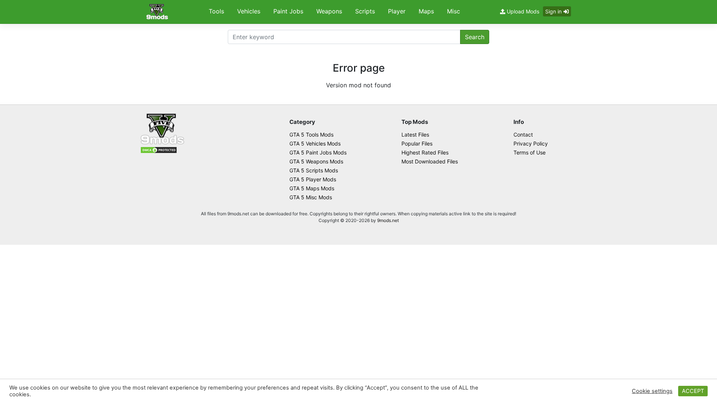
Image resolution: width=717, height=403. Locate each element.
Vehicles (248, 11)
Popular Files (416, 143)
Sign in (553, 11)
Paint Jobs (288, 11)
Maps (426, 11)
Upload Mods (522, 11)
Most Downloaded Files (429, 161)
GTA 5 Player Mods (312, 179)
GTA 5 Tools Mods (311, 134)
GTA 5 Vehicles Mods (315, 143)
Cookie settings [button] (652, 391)
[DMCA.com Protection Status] (158, 149)
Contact (523, 134)
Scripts (365, 11)
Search (474, 37)
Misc (453, 11)
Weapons (329, 11)
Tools (216, 11)
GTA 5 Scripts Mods (313, 170)
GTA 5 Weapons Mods (316, 161)
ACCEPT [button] (693, 391)
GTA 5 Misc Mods (310, 197)
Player (397, 11)
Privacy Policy (530, 143)
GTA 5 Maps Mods (311, 188)
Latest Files (415, 134)
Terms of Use (529, 152)
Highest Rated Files (424, 152)
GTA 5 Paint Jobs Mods (318, 152)
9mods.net (388, 220)
